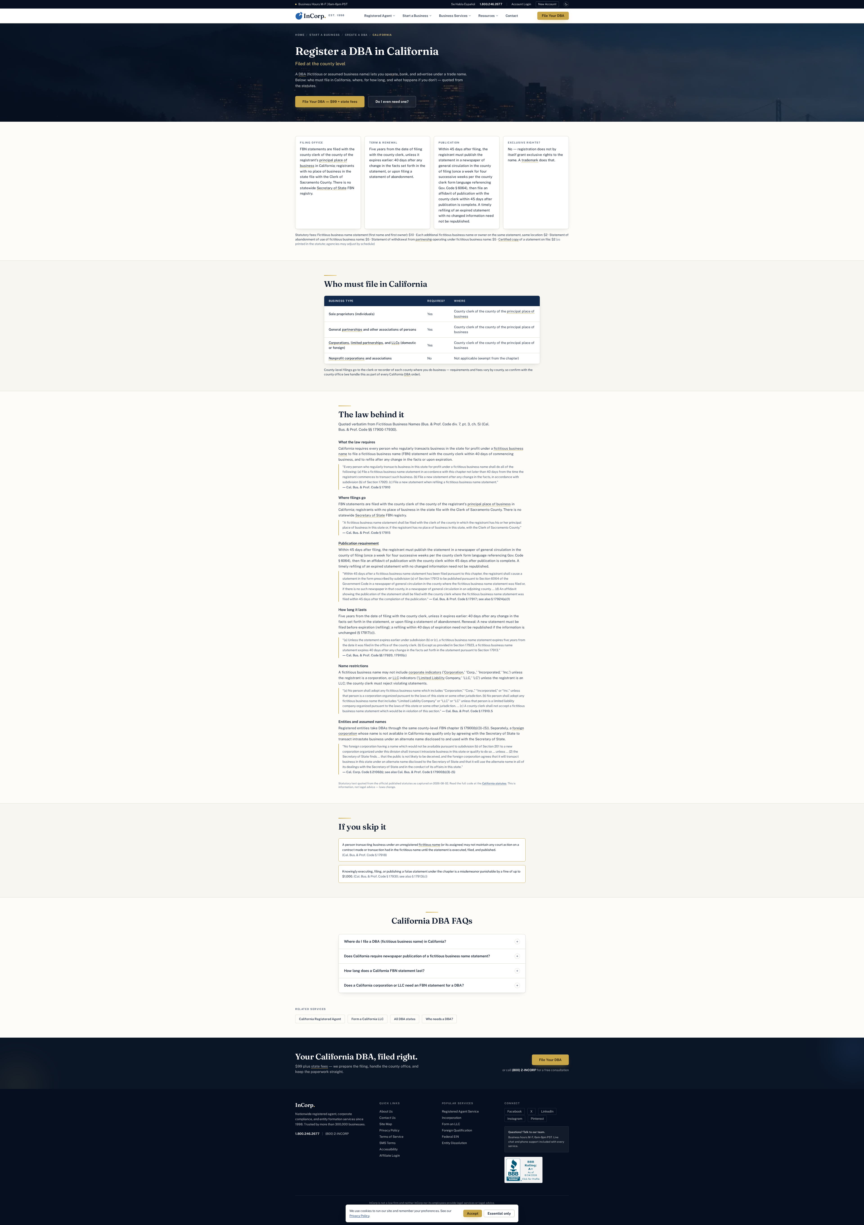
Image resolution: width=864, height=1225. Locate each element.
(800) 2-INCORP (524, 1070)
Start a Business (415, 16)
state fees (319, 1066)
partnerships (352, 329)
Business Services (453, 16)
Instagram (514, 1118)
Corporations (339, 343)
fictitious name (429, 844)
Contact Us (387, 1118)
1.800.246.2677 (491, 4)
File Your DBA (553, 16)
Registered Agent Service (460, 1111)
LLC (396, 678)
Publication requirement (358, 543)
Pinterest (537, 1118)
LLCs (396, 343)
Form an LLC (451, 1124)
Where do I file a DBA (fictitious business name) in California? (395, 941)
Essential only (499, 1213)
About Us (386, 1111)
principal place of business (489, 504)
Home (299, 34)
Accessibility (388, 1149)
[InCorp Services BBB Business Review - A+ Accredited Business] (523, 1170)
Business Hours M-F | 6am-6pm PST (323, 4)
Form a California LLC (367, 1019)
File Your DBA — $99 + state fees (329, 101)
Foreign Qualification (457, 1130)
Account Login (521, 4)
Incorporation (451, 1118)
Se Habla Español (463, 4)
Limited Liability (432, 678)
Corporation (453, 672)
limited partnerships (367, 343)
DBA (302, 74)
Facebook (514, 1111)
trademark (530, 160)
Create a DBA (356, 34)
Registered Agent (378, 16)
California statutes (494, 783)
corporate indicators (425, 672)
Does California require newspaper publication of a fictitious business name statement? (417, 956)
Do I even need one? (392, 101)
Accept (472, 1213)
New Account (547, 4)
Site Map (385, 1124)
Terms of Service (391, 1136)
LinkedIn (547, 1111)
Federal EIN (450, 1136)
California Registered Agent (320, 1019)
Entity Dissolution (454, 1143)
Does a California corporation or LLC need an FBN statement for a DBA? (404, 985)
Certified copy (508, 239)
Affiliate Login (389, 1155)
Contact (512, 16)
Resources (486, 16)
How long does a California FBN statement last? (384, 971)
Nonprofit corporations (346, 358)
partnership (424, 239)
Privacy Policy (389, 1130)
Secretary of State (331, 188)
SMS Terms (387, 1143)
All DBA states (404, 1019)
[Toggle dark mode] (566, 4)
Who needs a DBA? (439, 1019)
